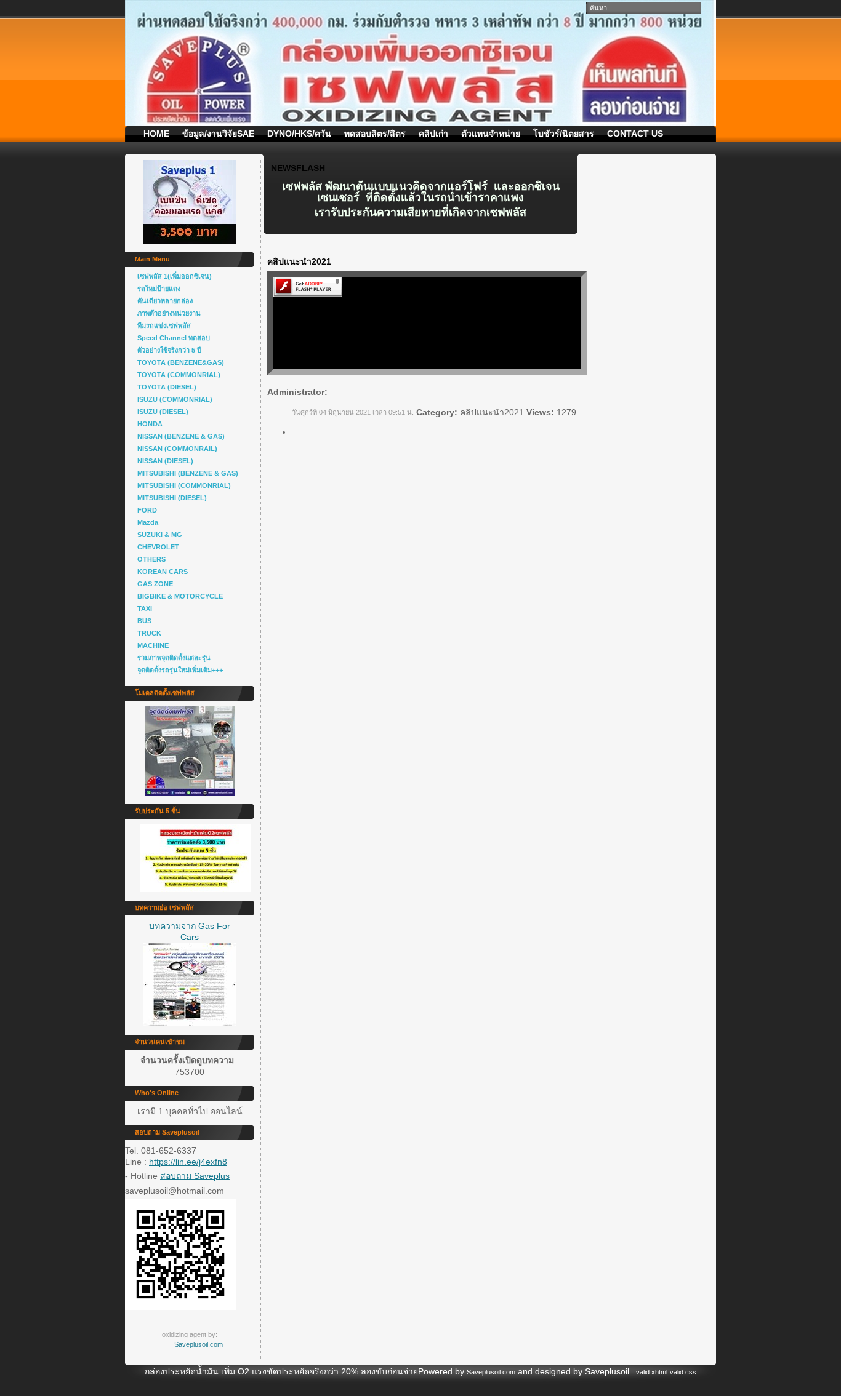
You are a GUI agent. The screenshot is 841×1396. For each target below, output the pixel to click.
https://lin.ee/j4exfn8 (188, 1162)
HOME (156, 133)
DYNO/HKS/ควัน (299, 133)
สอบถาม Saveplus (195, 1176)
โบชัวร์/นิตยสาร (563, 133)
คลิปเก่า (433, 133)
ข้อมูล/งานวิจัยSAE (218, 133)
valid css (683, 1372)
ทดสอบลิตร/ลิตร (375, 133)
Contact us (635, 133)
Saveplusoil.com (198, 1344)
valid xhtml (651, 1372)
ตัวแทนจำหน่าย (490, 133)
